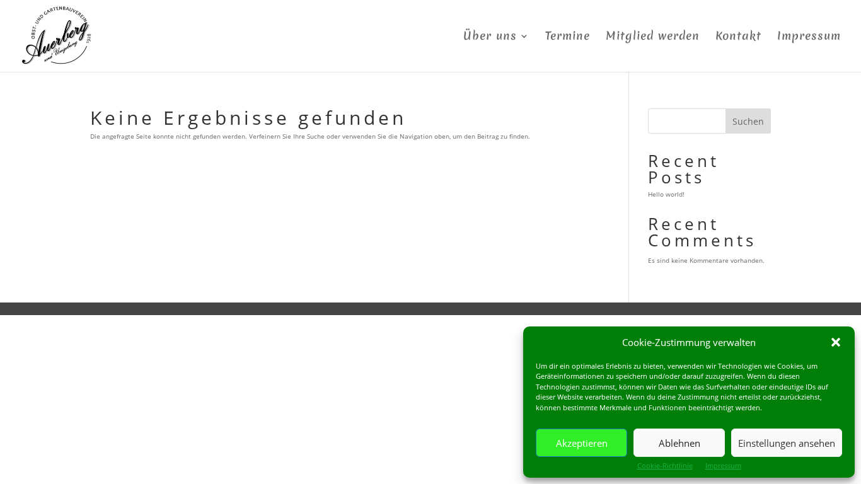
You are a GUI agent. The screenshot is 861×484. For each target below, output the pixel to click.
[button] (835, 342)
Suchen (748, 121)
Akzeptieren (582, 443)
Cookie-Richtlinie (665, 465)
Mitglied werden (653, 37)
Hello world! (666, 194)
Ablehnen (679, 443)
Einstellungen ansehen (786, 443)
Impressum (723, 465)
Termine (567, 37)
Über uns (490, 37)
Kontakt (738, 37)
